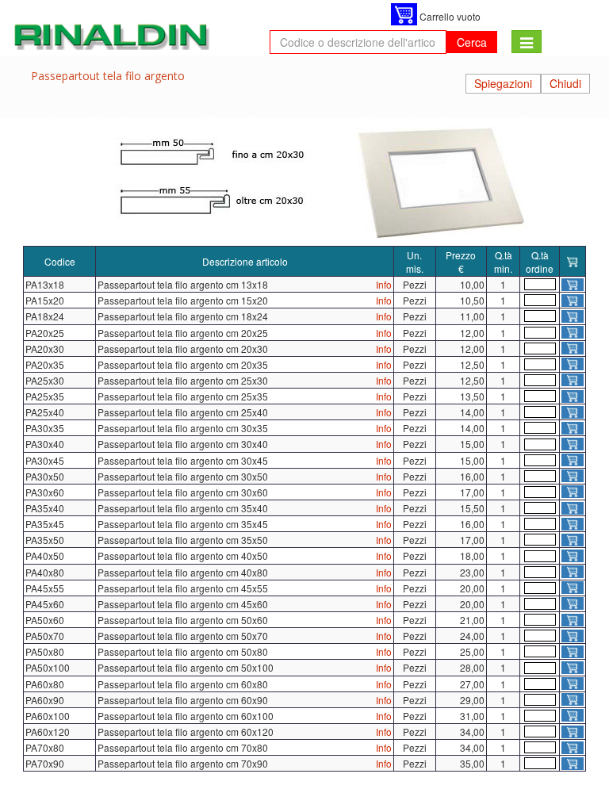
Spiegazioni (503, 83)
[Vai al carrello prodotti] (404, 14)
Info (384, 284)
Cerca (472, 42)
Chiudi (565, 83)
